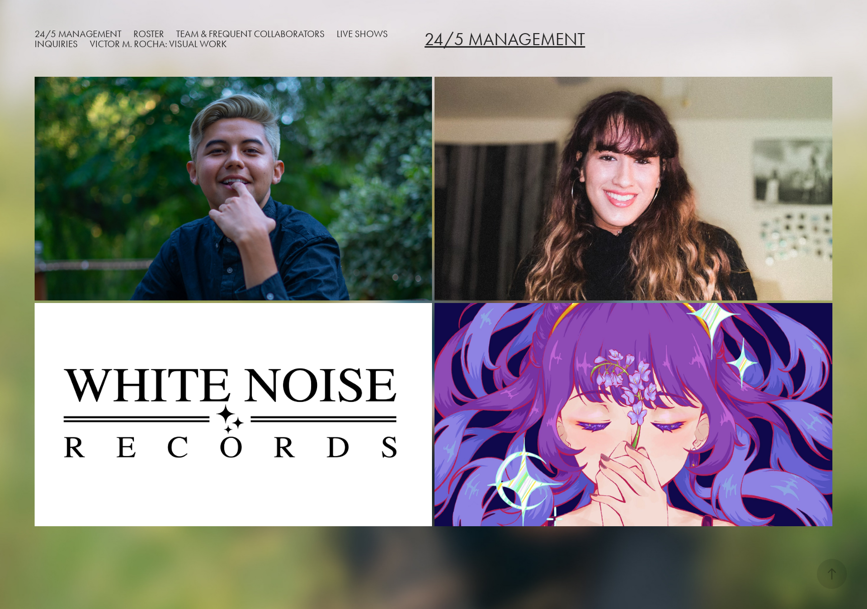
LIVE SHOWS (362, 34)
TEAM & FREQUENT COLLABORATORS (250, 34)
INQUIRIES (56, 44)
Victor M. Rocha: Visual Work (158, 44)
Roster (148, 34)
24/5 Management (78, 34)
